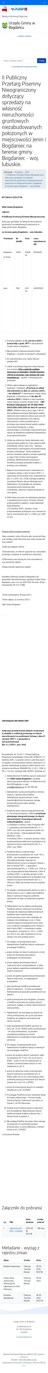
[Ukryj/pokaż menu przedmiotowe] (3, 2)
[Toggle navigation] (44, 2)
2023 (27, 172)
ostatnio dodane (24, 36)
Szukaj (41, 60)
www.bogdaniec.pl (24, 1337)
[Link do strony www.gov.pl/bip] (6, 9)
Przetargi (19, 172)
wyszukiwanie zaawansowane (24, 66)
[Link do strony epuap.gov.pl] (18, 9)
